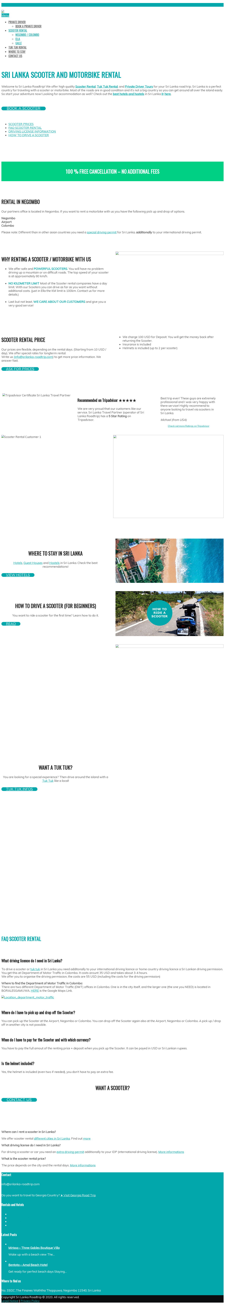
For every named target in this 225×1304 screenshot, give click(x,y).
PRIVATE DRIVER (17, 22)
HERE (35, 990)
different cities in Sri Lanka (52, 1138)
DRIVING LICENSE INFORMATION (32, 131)
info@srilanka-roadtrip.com (204, 5)
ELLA (17, 39)
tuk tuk (35, 969)
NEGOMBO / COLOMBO (27, 35)
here (168, 94)
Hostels (54, 563)
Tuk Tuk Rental (18, 1221)
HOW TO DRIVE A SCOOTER (28, 135)
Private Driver (18, 1214)
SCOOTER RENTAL (17, 30)
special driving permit (102, 232)
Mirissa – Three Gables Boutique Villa (34, 1248)
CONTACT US (15, 56)
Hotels (17, 563)
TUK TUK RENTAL (17, 47)
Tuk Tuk (47, 781)
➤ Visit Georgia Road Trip (78, 1195)
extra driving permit (70, 1152)
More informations (171, 1152)
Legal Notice (9, 1301)
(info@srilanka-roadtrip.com (33, 357)
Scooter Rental (85, 86)
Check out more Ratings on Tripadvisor (188, 426)
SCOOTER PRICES (21, 124)
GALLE (18, 43)
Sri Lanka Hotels (19, 1225)
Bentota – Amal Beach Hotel (27, 1265)
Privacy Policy (30, 1301)
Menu (5, 15)
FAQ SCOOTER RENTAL (25, 128)
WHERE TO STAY (16, 52)
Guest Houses (33, 563)
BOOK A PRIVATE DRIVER (28, 26)
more (87, 1138)
